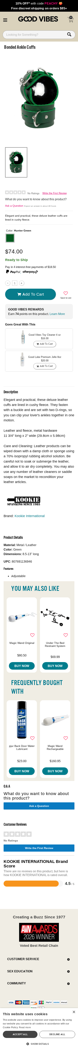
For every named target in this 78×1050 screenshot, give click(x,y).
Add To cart (33, 294)
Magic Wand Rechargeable (55, 747)
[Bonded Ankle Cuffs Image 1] (39, 98)
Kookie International (30, 516)
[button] (5, 19)
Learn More (57, 314)
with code (39, 3)
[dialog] (39, 1029)
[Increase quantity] (21, 283)
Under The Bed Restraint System (55, 644)
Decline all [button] (57, 1034)
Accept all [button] (20, 1034)
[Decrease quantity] (7, 283)
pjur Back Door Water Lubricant (22, 747)
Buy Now (21, 666)
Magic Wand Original (21, 643)
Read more (25, 1027)
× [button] (73, 1012)
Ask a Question (14, 205)
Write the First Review (54, 193)
